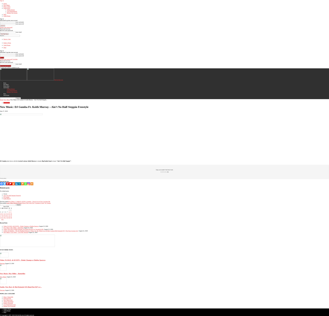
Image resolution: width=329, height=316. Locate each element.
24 (1, 217)
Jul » (2, 219)
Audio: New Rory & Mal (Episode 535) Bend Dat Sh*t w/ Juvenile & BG (23, 229)
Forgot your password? (6, 27)
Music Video (6, 6)
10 (1, 214)
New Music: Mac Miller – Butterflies (13, 228)
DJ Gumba (6, 197)
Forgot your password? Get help (8, 59)
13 (6, 214)
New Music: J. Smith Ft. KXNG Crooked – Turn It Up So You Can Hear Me (29, 201)
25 (2, 217)
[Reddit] (13, 183)
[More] (32, 183)
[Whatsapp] (25, 183)
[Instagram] (28, 183)
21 (7, 216)
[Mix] (22, 183)
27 (6, 217)
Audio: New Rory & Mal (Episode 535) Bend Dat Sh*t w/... (21, 287)
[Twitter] (4, 183)
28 (7, 217)
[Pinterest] (7, 183)
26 (4, 217)
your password (20, 24)
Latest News (6, 8)
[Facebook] (1, 183)
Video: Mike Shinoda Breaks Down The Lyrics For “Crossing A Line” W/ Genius (28, 203)
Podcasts (2, 263)
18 (2, 216)
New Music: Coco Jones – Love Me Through (15, 232)
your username (20, 22)
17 (1, 216)
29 (9, 217)
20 (6, 216)
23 (11, 216)
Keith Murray (7, 198)
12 (4, 214)
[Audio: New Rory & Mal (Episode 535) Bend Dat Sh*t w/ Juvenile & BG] (3, 283)
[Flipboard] (10, 183)
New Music (6, 5)
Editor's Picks (8, 303)
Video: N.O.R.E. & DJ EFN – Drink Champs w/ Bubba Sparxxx (21, 226)
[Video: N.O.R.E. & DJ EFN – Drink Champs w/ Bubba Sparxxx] (4, 257)
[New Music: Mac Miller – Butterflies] (3, 270)
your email (19, 32)
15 (9, 214)
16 (11, 214)
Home (5, 3)
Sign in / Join (7, 39)
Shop (4, 14)
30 (11, 217)
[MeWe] (19, 183)
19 (4, 216)
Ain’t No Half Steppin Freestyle (12, 195)
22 (9, 216)
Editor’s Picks (7, 43)
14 (7, 214)
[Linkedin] (16, 183)
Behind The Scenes (12, 13)
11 (2, 214)
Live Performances (12, 11)
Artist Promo (6, 16)
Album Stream (11, 10)
